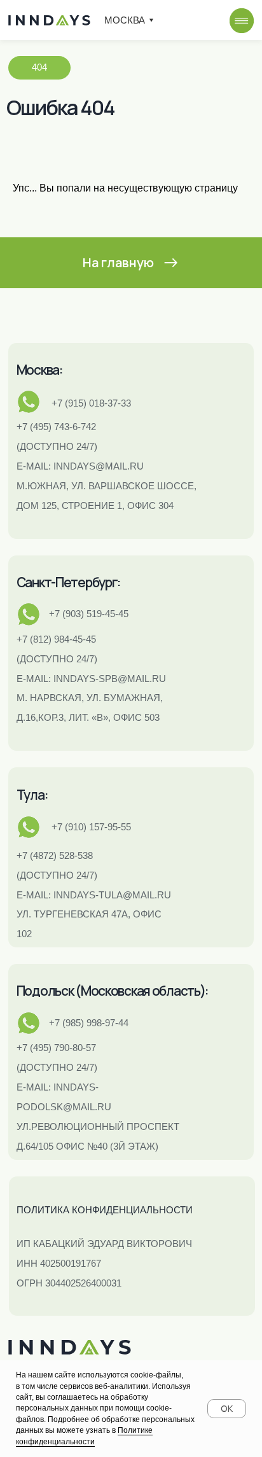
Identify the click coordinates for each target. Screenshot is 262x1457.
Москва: (39, 370)
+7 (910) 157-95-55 (91, 826)
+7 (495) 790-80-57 (56, 1047)
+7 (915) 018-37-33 (91, 403)
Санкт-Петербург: (68, 582)
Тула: (32, 795)
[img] (242, 20)
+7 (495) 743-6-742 (56, 426)
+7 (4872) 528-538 (55, 855)
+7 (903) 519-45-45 (88, 613)
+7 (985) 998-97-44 (88, 1022)
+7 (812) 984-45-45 (56, 639)
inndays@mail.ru (98, 466)
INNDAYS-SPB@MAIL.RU (109, 678)
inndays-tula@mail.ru (112, 894)
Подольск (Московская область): (112, 991)
